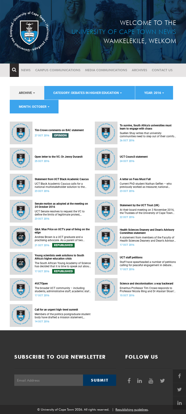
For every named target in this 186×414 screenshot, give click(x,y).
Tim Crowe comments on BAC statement (59, 130)
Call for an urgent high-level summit (56, 309)
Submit (99, 380)
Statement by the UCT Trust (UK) (139, 205)
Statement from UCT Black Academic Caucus (62, 179)
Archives (139, 70)
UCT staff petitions (131, 257)
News (26, 70)
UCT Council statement (134, 156)
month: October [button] (33, 106)
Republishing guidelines (131, 409)
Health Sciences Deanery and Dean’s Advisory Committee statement (147, 231)
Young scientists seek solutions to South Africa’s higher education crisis (59, 257)
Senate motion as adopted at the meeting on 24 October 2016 (61, 205)
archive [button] (26, 93)
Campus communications (58, 70)
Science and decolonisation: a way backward (146, 283)
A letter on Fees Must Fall (135, 179)
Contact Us (162, 70)
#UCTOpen (41, 283)
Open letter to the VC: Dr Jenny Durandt (59, 156)
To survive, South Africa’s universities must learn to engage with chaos (145, 127)
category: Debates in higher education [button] (86, 93)
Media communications (106, 70)
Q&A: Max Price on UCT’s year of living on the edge (62, 231)
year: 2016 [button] (153, 93)
